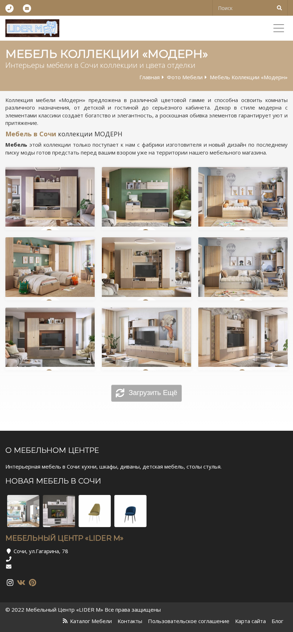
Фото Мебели (185, 77)
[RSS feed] (65, 621)
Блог (277, 621)
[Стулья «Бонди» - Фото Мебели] (130, 511)
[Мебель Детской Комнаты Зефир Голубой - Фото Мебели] (23, 511)
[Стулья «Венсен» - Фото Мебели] (95, 511)
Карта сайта (250, 621)
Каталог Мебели (91, 621)
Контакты (130, 621)
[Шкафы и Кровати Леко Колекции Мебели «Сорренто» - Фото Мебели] (59, 511)
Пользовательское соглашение (188, 621)
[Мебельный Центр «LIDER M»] (32, 28)
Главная (149, 77)
